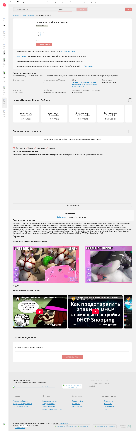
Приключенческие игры (87, 82)
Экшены (75, 82)
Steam (24, 15)
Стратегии (80, 86)
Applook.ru (16, 15)
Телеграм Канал (109, 406)
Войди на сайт (62, 217)
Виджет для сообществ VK (52, 409)
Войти (128, 9)
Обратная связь (78, 406)
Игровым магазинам (49, 401)
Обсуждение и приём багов (22, 404)
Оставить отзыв (73, 357)
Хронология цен (73, 205)
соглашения (64, 423)
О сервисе (76, 404)
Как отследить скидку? (21, 406)
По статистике (22, 56)
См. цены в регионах (67, 51)
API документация (48, 406)
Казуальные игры (78, 84)
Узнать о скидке (80, 217)
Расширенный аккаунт (21, 401)
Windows (31, 15)
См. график (89, 66)
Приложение (108, 401)
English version (20, 428)
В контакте (108, 404)
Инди (88, 84)
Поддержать (110, 426)
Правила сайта (77, 401)
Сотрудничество (48, 404)
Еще (105, 409)
